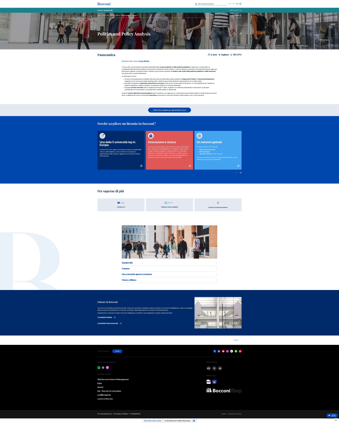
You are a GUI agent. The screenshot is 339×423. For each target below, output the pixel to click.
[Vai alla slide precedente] (236, 173)
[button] (332, 415)
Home (99, 15)
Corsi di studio (106, 15)
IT (233, 3)
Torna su (236, 340)
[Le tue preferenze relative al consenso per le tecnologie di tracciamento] (336, 420)
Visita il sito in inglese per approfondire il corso (169, 110)
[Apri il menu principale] (240, 4)
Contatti (237, 15)
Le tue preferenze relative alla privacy (177, 421)
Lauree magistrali (115, 15)
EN (229, 3)
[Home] (104, 4)
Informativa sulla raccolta (152, 421)
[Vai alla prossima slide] (240, 173)
